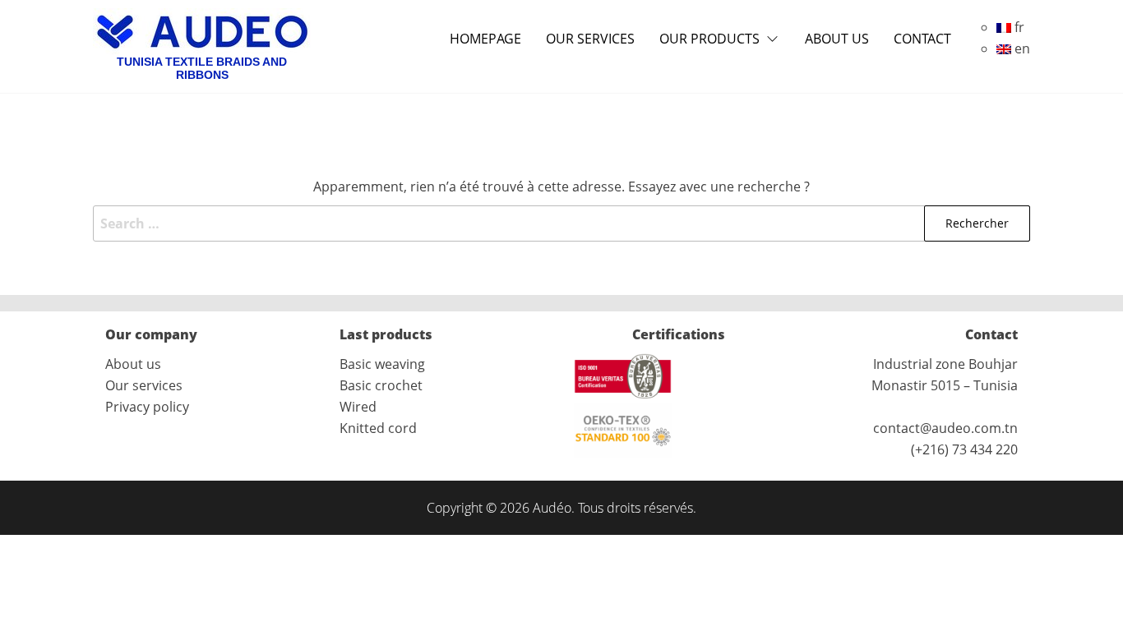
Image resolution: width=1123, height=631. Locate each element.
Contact (922, 39)
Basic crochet (381, 385)
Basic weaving (382, 364)
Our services (590, 39)
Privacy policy (147, 407)
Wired (358, 407)
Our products (709, 39)
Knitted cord (378, 428)
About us (837, 39)
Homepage (485, 39)
